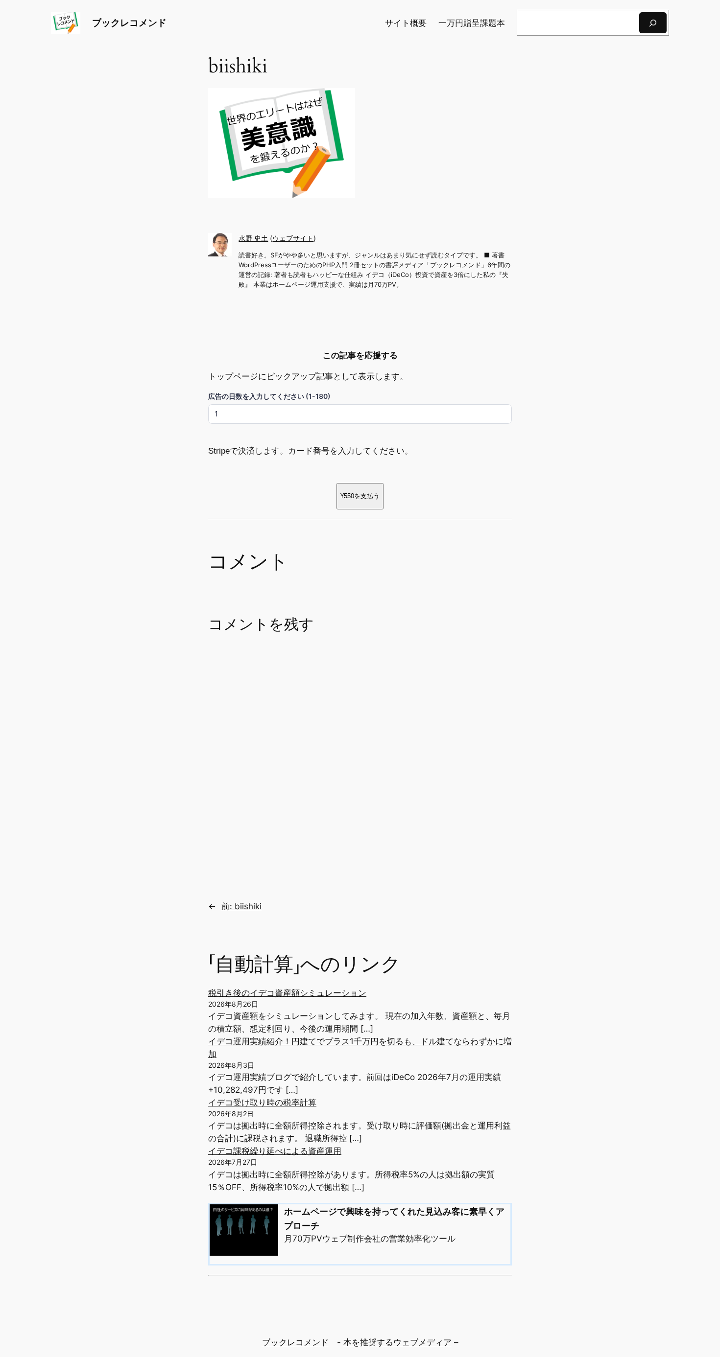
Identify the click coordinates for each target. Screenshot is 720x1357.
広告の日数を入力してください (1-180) (269, 396)
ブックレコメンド (129, 22)
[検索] (653, 22)
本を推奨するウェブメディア (397, 1342)
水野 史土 (253, 238)
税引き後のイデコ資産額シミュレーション (287, 993)
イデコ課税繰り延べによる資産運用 (274, 1151)
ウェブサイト (292, 238)
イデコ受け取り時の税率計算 (262, 1102)
